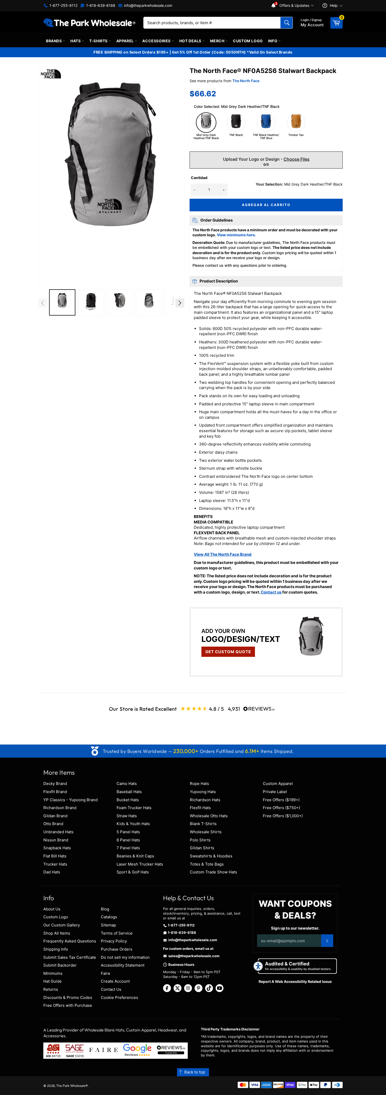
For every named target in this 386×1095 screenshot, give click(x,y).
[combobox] (218, 23)
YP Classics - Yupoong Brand (70, 799)
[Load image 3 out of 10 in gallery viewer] (120, 302)
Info (273, 41)
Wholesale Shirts (206, 831)
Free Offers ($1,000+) (283, 815)
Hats (76, 41)
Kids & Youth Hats (133, 823)
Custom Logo (248, 41)
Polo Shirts (200, 839)
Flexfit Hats (200, 807)
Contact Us (111, 989)
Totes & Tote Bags (207, 864)
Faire (105, 973)
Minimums (52, 973)
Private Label (275, 791)
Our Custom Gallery (61, 925)
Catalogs (109, 916)
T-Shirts (98, 41)
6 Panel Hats (128, 839)
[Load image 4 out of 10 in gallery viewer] (149, 302)
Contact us (271, 592)
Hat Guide (52, 981)
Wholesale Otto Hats (209, 815)
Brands (54, 41)
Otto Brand (53, 823)
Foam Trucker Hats (134, 807)
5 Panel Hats (128, 831)
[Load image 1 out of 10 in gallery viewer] (62, 302)
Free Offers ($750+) (281, 807)
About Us (51, 909)
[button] (111, 176)
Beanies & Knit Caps (135, 855)
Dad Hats (51, 871)
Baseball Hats (129, 791)
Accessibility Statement (122, 965)
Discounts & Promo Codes (67, 997)
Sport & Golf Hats (133, 871)
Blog (105, 909)
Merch (218, 41)
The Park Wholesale (71, 1086)
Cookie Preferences (119, 997)
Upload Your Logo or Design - (266, 158)
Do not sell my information (125, 957)
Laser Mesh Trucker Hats (140, 864)
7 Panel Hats (128, 847)
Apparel (125, 41)
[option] (62, 303)
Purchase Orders (116, 949)
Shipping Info (55, 949)
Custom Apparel (278, 783)
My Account (312, 22)
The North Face (245, 80)
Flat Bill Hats (54, 855)
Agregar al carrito (266, 205)
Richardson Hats (205, 799)
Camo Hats (127, 783)
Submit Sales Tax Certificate (69, 957)
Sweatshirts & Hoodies (211, 855)
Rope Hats (199, 783)
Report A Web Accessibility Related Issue (295, 981)
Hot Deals (190, 41)
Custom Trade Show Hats (213, 871)
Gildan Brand (55, 815)
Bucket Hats (128, 799)
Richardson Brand (59, 807)
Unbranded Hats (58, 831)
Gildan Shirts (202, 847)
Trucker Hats (55, 864)
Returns (50, 989)
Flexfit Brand (55, 791)
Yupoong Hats (203, 791)
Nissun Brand (55, 839)
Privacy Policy (114, 941)
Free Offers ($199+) (281, 799)
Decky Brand (55, 783)
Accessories (156, 41)
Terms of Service (117, 933)
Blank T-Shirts (203, 823)
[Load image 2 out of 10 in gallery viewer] (91, 302)
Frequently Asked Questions (69, 941)
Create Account (115, 981)
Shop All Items (56, 933)
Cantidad (199, 177)
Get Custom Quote (228, 651)
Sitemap (108, 925)
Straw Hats (127, 815)
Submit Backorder (60, 965)
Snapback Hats (57, 847)
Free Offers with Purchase (67, 1005)
